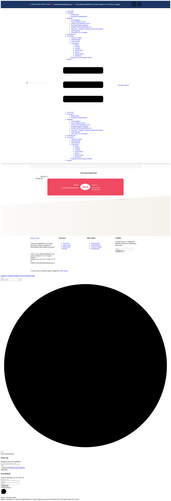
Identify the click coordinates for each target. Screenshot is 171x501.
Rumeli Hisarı (79, 54)
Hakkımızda (75, 14)
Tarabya (77, 47)
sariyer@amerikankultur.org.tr (70, 187)
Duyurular (70, 36)
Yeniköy (77, 48)
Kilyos (77, 52)
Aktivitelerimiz (75, 39)
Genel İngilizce (76, 20)
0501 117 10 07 (96, 187)
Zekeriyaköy (79, 50)
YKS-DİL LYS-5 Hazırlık (79, 32)
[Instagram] (133, 4)
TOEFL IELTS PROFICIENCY (81, 27)
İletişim (69, 59)
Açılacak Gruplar (76, 38)
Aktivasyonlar (75, 41)
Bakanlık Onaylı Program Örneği (81, 57)
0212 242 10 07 (96, 189)
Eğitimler (70, 18)
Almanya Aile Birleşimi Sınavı (80, 23)
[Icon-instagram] (117, 256)
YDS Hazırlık (75, 31)
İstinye (77, 45)
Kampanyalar (71, 34)
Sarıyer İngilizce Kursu (78, 22)
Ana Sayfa (70, 11)
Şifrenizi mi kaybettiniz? (17, 467)
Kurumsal (70, 13)
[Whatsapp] (139, 4)
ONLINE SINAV (123, 85)
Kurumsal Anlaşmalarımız (79, 16)
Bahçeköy (78, 56)
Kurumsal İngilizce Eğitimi (79, 25)
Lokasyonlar (75, 43)
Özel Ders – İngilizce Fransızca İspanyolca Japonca (87, 29)
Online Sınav (67, 245)
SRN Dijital (64, 271)
